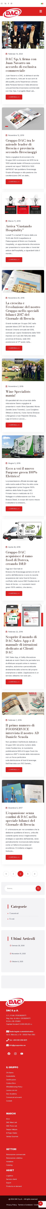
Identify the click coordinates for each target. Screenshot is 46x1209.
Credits (36, 1205)
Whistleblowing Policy (14, 1087)
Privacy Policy (11, 1205)
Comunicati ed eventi (14, 1097)
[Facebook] (9, 1053)
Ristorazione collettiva (14, 1158)
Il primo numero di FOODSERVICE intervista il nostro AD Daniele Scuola (22, 731)
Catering (9, 1165)
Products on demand (14, 1186)
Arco (8, 1119)
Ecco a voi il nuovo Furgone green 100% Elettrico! (21, 472)
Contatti (9, 1101)
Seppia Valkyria (11, 1129)
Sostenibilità (10, 1076)
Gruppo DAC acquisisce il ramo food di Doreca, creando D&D (19, 558)
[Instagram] (15, 1053)
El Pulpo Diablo (11, 1133)
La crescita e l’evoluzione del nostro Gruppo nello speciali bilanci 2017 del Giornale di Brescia (23, 311)
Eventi (11, 919)
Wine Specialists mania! (18, 393)
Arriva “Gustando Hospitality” (19, 228)
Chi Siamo (9, 1073)
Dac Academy (11, 1094)
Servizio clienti (11, 1179)
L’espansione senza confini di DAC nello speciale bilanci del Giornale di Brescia (21, 818)
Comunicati (14, 913)
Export (8, 1183)
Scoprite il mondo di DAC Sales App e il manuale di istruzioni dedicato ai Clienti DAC (21, 644)
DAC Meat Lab (11, 1122)
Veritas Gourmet (12, 1136)
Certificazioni (11, 1080)
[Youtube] (21, 1053)
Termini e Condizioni (25, 1205)
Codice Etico (11, 1083)
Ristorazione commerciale (15, 1154)
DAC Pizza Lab (11, 1126)
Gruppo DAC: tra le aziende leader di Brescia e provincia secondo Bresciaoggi (21, 146)
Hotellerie (9, 1162)
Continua (13, 97)
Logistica (9, 1176)
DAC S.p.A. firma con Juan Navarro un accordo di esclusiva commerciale (21, 65)
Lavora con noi (11, 1090)
